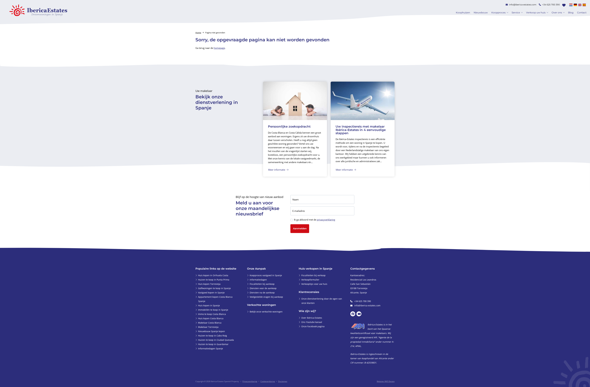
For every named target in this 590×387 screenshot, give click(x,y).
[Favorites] (564, 5)
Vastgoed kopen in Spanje (211, 292)
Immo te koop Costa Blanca (212, 314)
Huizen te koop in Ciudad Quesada (216, 339)
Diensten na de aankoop (262, 292)
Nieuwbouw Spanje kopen (211, 331)
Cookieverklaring (267, 381)
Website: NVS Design (386, 381)
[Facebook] (352, 314)
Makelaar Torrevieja (208, 327)
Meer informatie (277, 169)
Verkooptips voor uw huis (314, 283)
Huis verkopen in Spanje (315, 268)
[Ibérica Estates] (38, 10)
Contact (581, 12)
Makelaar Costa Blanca (209, 322)
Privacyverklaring (249, 381)
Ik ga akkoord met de (314, 219)
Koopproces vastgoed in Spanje (266, 275)
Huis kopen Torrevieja (209, 283)
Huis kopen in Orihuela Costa (213, 275)
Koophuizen (463, 12)
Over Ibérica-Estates (311, 317)
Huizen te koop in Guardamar (213, 344)
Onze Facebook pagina (312, 326)
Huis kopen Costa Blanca (210, 318)
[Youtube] (358, 314)
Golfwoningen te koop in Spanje (214, 288)
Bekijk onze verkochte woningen (266, 311)
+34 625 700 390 (551, 5)
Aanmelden (300, 228)
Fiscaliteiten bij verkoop (313, 275)
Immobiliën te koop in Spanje (213, 309)
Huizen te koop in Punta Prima (213, 279)
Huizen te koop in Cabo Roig (212, 335)
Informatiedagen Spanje (210, 348)
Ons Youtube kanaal (311, 322)
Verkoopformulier (310, 279)
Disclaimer (282, 381)
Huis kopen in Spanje (209, 305)
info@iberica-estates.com (522, 5)
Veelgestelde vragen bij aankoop (266, 296)
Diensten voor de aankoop (263, 288)
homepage (219, 47)
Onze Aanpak (256, 268)
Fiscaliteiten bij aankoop (262, 283)
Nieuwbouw (481, 12)
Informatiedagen (258, 279)
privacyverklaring (326, 219)
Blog (570, 12)
